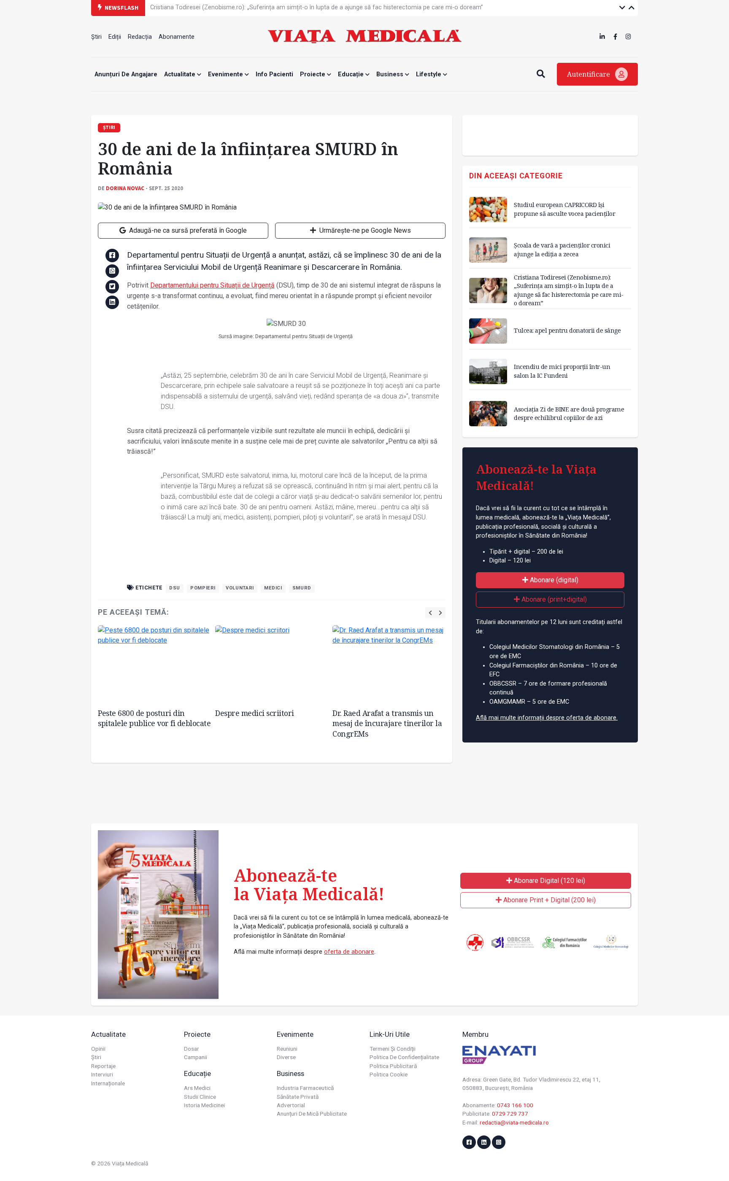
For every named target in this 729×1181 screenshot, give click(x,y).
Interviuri (102, 1074)
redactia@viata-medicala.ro (514, 1122)
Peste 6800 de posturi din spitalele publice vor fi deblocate (154, 718)
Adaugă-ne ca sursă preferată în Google (187, 230)
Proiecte (313, 74)
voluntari (240, 588)
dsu (174, 588)
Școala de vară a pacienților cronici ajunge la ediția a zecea (562, 249)
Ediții (114, 36)
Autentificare (589, 74)
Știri (96, 36)
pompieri (203, 588)
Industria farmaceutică (305, 1087)
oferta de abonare (349, 951)
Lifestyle (429, 74)
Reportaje (103, 1066)
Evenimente (226, 74)
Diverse (286, 1057)
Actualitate (180, 74)
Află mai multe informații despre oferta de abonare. (547, 717)
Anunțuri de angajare (125, 74)
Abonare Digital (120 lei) (548, 881)
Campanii (195, 1057)
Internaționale (108, 1083)
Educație (351, 74)
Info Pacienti (274, 74)
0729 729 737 (510, 1113)
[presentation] (430, 613)
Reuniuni (287, 1048)
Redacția (140, 36)
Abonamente (176, 36)
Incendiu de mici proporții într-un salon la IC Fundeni (562, 371)
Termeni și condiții (393, 1048)
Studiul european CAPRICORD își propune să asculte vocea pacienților (564, 209)
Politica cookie (389, 1074)
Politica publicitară (393, 1066)
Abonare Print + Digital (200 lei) (549, 900)
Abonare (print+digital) (553, 599)
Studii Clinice (200, 1096)
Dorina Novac (125, 188)
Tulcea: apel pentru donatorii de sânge (567, 330)
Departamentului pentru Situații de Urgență (212, 285)
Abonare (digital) (553, 580)
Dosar (191, 1048)
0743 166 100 (515, 1105)
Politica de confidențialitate (404, 1057)
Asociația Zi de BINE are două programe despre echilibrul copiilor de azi (569, 413)
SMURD (301, 588)
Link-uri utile (390, 1034)
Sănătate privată (298, 1096)
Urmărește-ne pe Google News (364, 230)
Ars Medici (197, 1087)
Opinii (98, 1048)
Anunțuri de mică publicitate (312, 1113)
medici (273, 588)
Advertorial (291, 1105)
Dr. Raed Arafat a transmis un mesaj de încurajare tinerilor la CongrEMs (387, 723)
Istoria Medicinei (204, 1105)
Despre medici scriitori (254, 713)
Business (390, 74)
